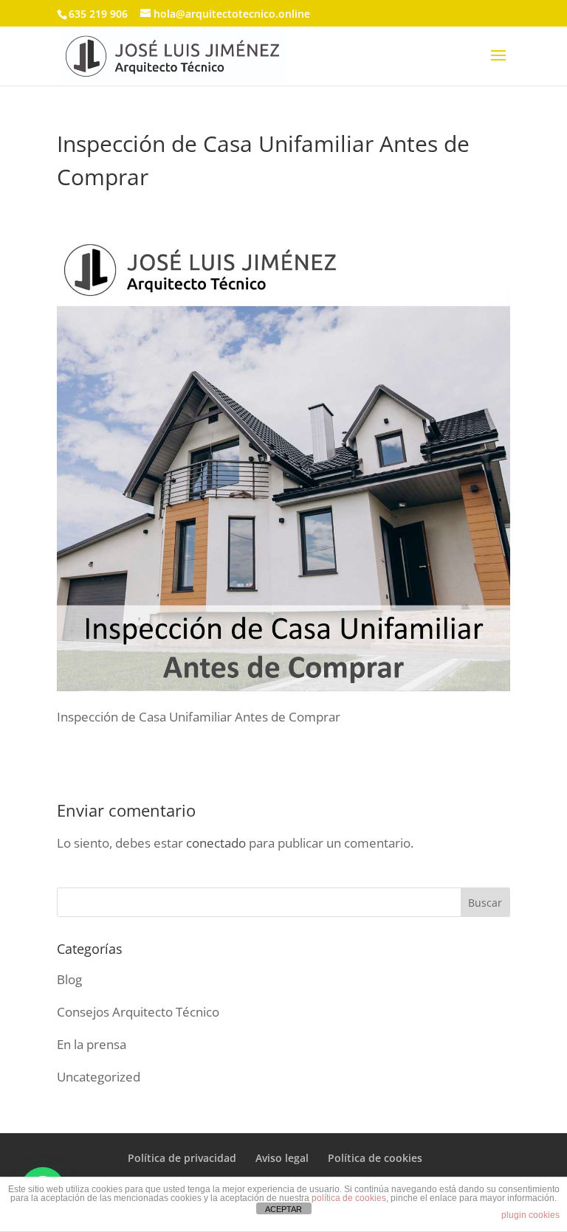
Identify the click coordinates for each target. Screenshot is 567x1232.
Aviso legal (282, 1158)
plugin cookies (530, 1215)
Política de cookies (375, 1158)
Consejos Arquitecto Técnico (138, 1011)
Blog (69, 979)
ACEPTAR (283, 1209)
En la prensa (91, 1044)
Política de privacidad (182, 1158)
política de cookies (349, 1198)
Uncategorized (98, 1076)
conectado (216, 842)
